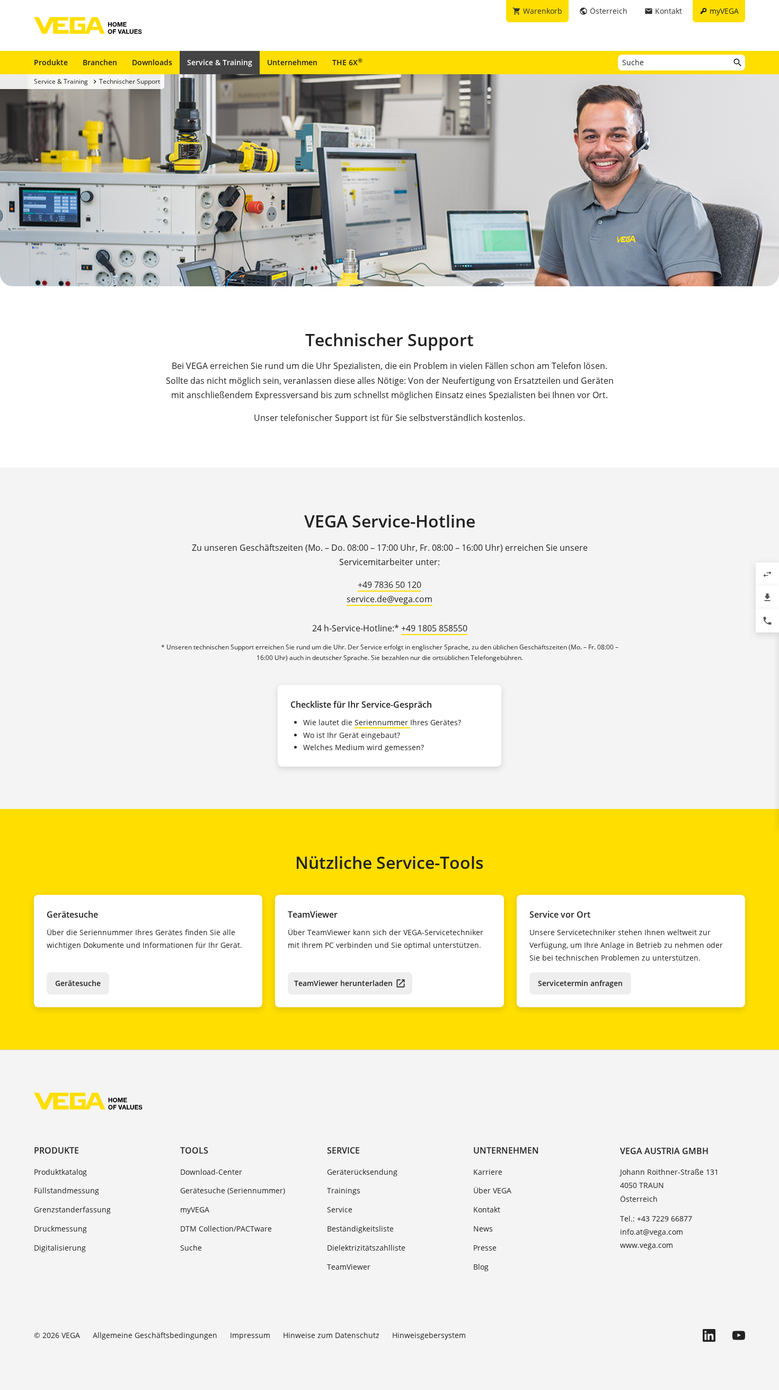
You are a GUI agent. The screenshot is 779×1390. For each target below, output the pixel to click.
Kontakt (486, 1209)
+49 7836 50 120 (389, 585)
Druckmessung (60, 1229)
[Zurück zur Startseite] (88, 1101)
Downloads (152, 62)
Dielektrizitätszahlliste (366, 1248)
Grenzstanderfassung (72, 1209)
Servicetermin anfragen (580, 983)
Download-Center (211, 1172)
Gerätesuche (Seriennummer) (232, 1190)
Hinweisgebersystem (429, 1335)
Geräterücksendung (362, 1172)
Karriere (487, 1172)
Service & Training (219, 62)
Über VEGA (492, 1190)
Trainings (343, 1190)
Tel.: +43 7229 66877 (656, 1218)
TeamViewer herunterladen (343, 983)
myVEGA (194, 1209)
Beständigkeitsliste (360, 1229)
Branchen (100, 62)
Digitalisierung (60, 1248)
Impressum (250, 1335)
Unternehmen (292, 62)
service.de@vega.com (389, 599)
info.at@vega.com (651, 1232)
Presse (485, 1248)
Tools (194, 1150)
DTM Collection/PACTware (226, 1229)
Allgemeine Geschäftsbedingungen (155, 1335)
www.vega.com (646, 1245)
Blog (481, 1267)
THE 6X (347, 62)
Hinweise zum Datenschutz (331, 1335)
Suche (191, 1248)
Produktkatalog (60, 1172)
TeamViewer (348, 1267)
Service (343, 1150)
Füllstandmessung (66, 1190)
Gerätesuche (78, 983)
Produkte (51, 62)
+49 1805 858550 (434, 628)
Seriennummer (382, 722)
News (483, 1229)
